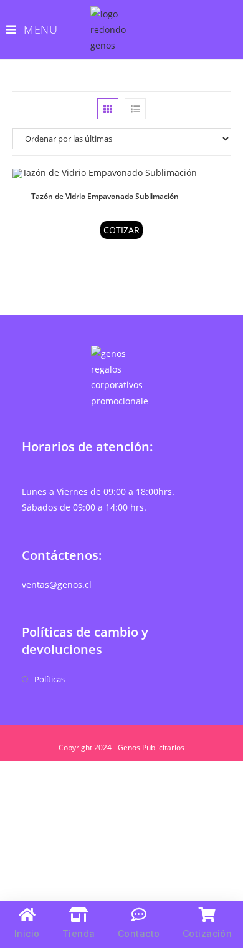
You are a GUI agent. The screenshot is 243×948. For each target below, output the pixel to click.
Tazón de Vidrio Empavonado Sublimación (105, 196)
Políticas (49, 679)
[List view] (135, 108)
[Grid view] (107, 108)
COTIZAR (121, 230)
